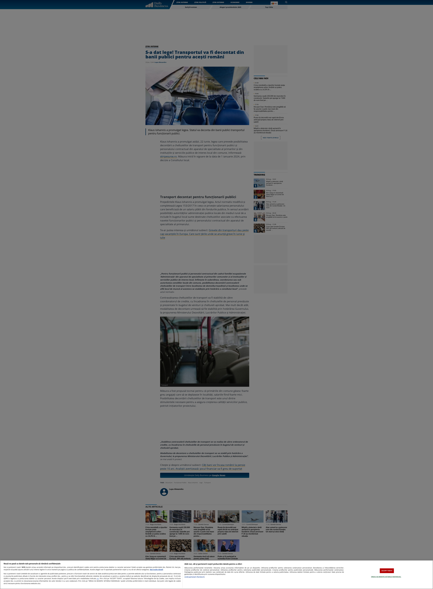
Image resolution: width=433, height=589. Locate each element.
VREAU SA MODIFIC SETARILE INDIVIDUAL (386, 577)
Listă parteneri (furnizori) (194, 577)
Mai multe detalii (156, 569)
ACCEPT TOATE (386, 571)
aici (98, 578)
